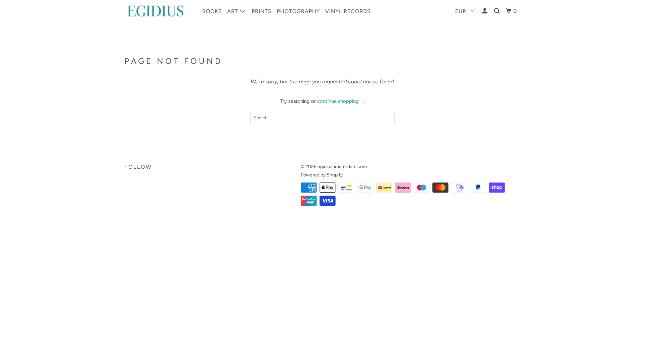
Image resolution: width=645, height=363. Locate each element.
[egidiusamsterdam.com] (158, 11)
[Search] (497, 11)
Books (212, 11)
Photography (298, 11)
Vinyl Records (348, 11)
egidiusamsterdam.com (342, 166)
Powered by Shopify (322, 175)
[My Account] (485, 11)
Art (233, 11)
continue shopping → (341, 101)
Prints (262, 11)
